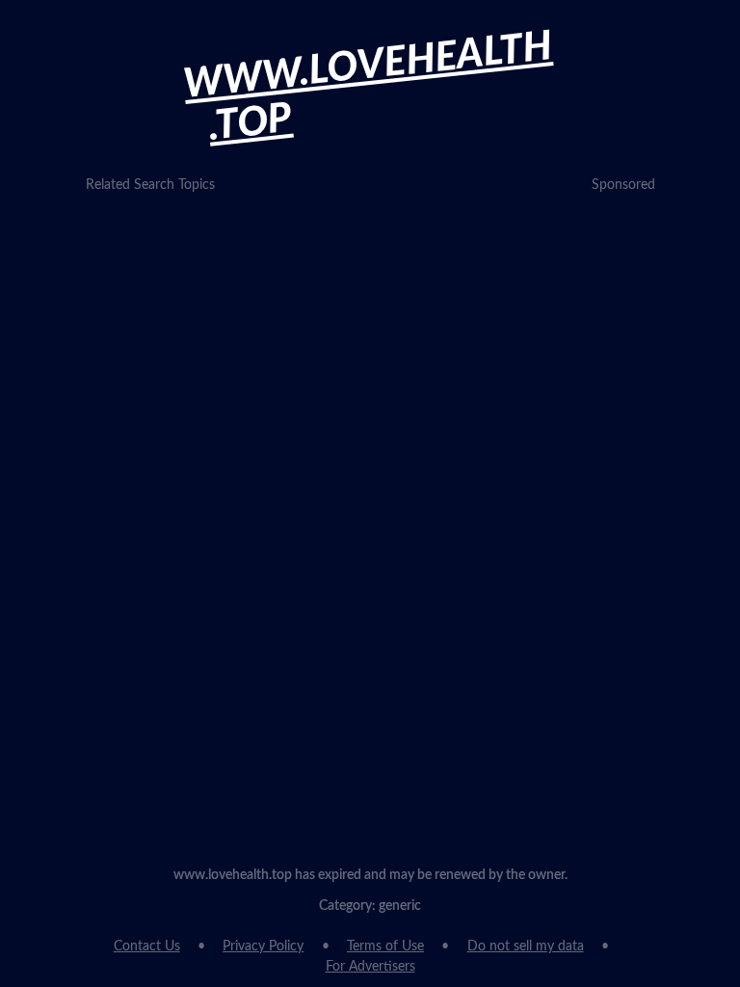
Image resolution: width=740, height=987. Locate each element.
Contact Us (147, 946)
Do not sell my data (525, 946)
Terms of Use (385, 946)
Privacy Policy (263, 946)
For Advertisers (370, 967)
